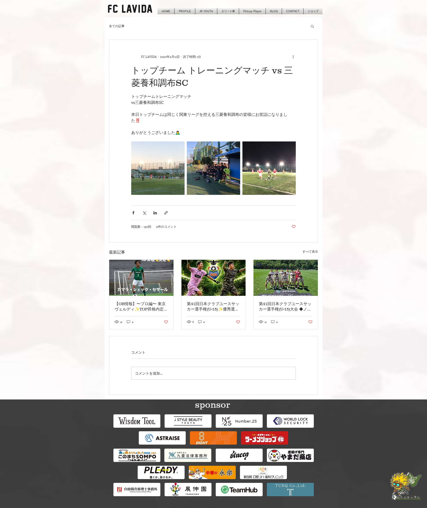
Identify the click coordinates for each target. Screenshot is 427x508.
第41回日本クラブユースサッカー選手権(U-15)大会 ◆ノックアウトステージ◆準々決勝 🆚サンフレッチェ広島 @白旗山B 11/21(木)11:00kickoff (285, 307)
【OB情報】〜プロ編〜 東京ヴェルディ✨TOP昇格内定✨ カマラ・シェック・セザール (140, 307)
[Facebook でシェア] (133, 213)
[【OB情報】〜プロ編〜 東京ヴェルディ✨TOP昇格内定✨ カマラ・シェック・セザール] (141, 278)
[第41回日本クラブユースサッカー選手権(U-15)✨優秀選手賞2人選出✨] (213, 278)
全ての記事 (117, 26)
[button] (312, 26)
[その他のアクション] (293, 56)
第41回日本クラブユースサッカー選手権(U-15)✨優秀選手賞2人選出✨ (213, 307)
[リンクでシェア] (166, 213)
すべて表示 (310, 251)
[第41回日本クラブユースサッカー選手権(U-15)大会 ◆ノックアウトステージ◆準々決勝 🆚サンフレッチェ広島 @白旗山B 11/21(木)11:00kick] (286, 278)
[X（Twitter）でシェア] (144, 213)
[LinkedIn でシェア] (155, 213)
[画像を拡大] (158, 168)
